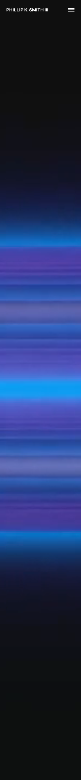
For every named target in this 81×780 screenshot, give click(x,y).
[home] (26, 9)
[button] (70, 12)
